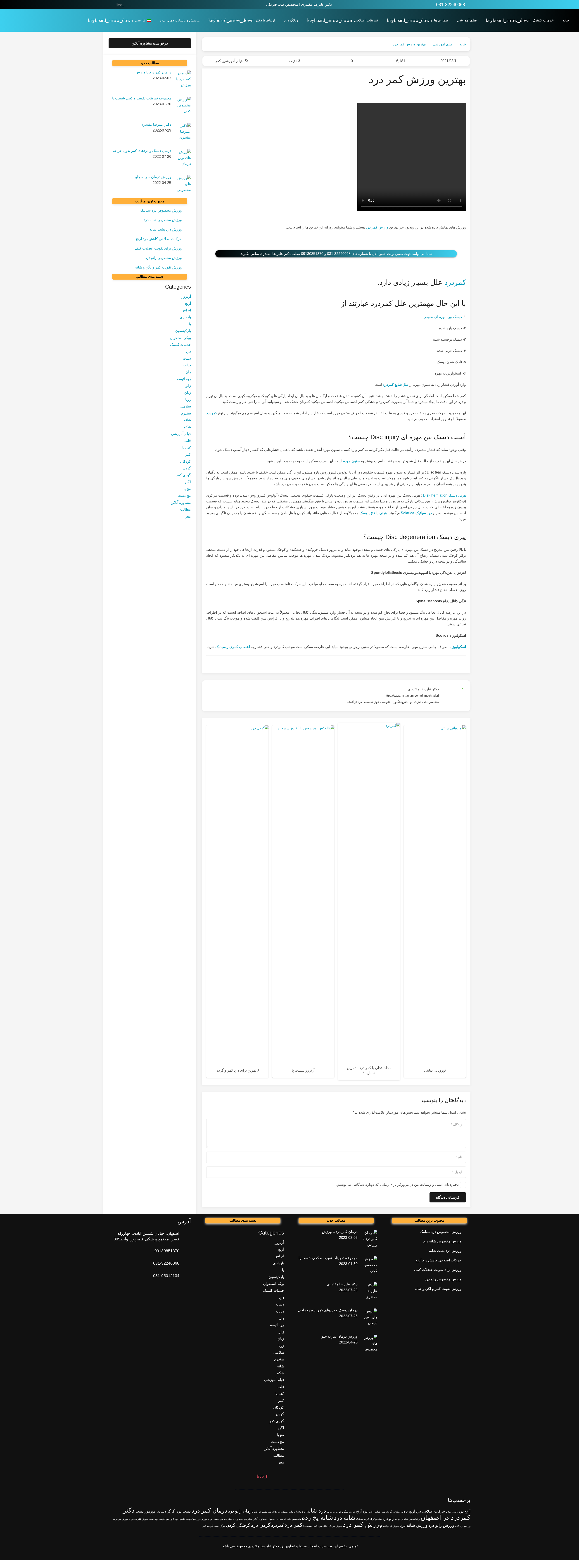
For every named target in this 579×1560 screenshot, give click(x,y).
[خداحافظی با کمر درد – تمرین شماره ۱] (369, 901)
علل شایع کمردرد (396, 384)
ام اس (186, 310)
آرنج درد (464, 1511)
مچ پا (187, 489)
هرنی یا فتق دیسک (373, 513)
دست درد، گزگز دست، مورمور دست (163, 1511)
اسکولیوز (459, 647)
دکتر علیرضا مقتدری (423, 689)
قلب (187, 441)
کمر (218, 61)
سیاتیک (359, 1519)
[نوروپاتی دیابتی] (435, 901)
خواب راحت (374, 1511)
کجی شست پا (310, 1526)
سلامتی (185, 406)
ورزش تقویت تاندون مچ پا (186, 1519)
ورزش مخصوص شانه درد (163, 220)
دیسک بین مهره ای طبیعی (442, 317)
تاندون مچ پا (452, 1511)
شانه (187, 420)
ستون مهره (351, 461)
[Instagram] (148, 4)
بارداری (185, 317)
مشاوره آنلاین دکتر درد (255, 1519)
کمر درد (293, 1525)
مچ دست (184, 496)
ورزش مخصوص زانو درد (163, 258)
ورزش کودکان (335, 1526)
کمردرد (455, 282)
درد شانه (316, 1511)
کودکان (185, 461)
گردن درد (260, 1525)
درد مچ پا (300, 1511)
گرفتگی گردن (238, 1525)
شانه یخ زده (317, 1517)
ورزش (203, 1519)
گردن (187, 468)
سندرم (186, 413)
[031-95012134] (185, 1275)
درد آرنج (362, 1511)
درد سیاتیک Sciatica (416, 513)
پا (190, 324)
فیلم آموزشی (233, 61)
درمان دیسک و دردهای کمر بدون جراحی (274, 1511)
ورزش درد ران (120, 1519)
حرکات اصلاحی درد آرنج (427, 1511)
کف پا (186, 448)
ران (188, 372)
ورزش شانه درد (413, 1525)
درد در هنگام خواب (345, 1511)
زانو (188, 386)
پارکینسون (183, 331)
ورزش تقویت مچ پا (138, 1519)
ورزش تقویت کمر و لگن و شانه (158, 267)
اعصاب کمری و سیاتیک (232, 647)
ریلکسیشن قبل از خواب (407, 1519)
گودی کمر (183, 475)
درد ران (331, 1511)
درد (188, 351)
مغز (188, 516)
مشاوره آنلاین (181, 503)
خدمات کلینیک (180, 345)
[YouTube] (139, 4)
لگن (188, 482)
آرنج (188, 303)
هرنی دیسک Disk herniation (444, 495)
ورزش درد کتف (462, 1526)
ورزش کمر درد (377, 227)
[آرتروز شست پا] (303, 901)
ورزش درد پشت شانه (165, 229)
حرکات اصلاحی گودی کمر (395, 1511)
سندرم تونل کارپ (373, 1519)
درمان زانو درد (240, 1511)
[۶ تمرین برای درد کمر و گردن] (237, 901)
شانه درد (344, 1517)
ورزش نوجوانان (391, 1526)
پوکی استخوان (180, 338)
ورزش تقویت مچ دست (160, 1519)
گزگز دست (219, 1526)
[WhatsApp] (158, 4)
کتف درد (322, 1526)
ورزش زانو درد (441, 1525)
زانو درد (388, 1518)
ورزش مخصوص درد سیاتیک (161, 210)
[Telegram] (129, 4)
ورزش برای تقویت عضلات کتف (158, 248)
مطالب (185, 509)
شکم (187, 427)
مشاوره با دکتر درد (233, 1519)
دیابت (187, 365)
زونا (188, 400)
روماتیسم (183, 379)
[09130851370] (185, 1250)
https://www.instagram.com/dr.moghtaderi (412, 695)
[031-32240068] (185, 1263)
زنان (187, 393)
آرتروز (186, 297)
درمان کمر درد (209, 1510)
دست (187, 358)
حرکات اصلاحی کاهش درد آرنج (159, 239)
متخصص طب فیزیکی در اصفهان (284, 1519)
